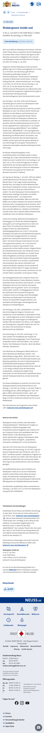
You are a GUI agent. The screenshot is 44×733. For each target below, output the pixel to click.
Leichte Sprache (27, 649)
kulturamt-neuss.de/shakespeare (18, 408)
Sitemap (17, 649)
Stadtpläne (9, 723)
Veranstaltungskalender (14, 720)
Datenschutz (24, 646)
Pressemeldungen (23, 12)
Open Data (9, 726)
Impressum (14, 646)
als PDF (10, 589)
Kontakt (5, 646)
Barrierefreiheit (36, 646)
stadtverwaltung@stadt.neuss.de (14, 666)
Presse (13, 12)
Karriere (8, 716)
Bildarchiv (12, 570)
